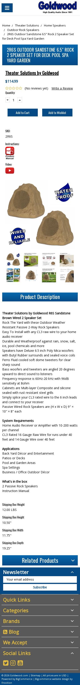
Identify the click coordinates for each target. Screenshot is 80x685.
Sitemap (35, 675)
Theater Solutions (27, 25)
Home (6, 25)
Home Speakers (55, 25)
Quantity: (10, 93)
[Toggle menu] (7, 7)
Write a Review (62, 88)
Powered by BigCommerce (17, 679)
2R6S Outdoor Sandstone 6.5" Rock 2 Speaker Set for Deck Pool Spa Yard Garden (38, 36)
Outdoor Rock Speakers (23, 30)
